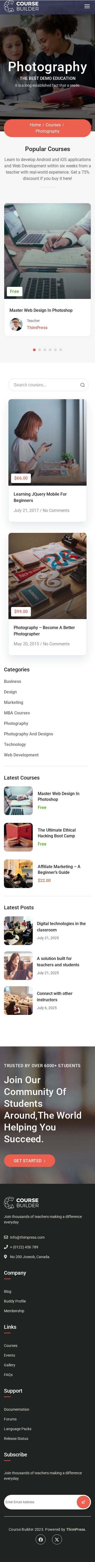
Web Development (21, 755)
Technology (15, 744)
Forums (10, 1419)
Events (9, 1355)
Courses (53, 124)
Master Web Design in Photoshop (41, 310)
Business (12, 681)
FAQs (8, 1375)
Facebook (41, 1539)
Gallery (9, 1365)
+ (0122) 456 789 (24, 1247)
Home (35, 124)
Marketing (13, 702)
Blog (7, 1291)
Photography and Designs (28, 733)
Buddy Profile (15, 1301)
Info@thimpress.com (27, 1237)
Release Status (16, 1438)
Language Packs (17, 1429)
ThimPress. (76, 1529)
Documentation (16, 1409)
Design (10, 691)
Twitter (57, 1539)
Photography (16, 723)
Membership (14, 1311)
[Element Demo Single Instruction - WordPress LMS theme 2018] (21, 6)
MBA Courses (17, 712)
